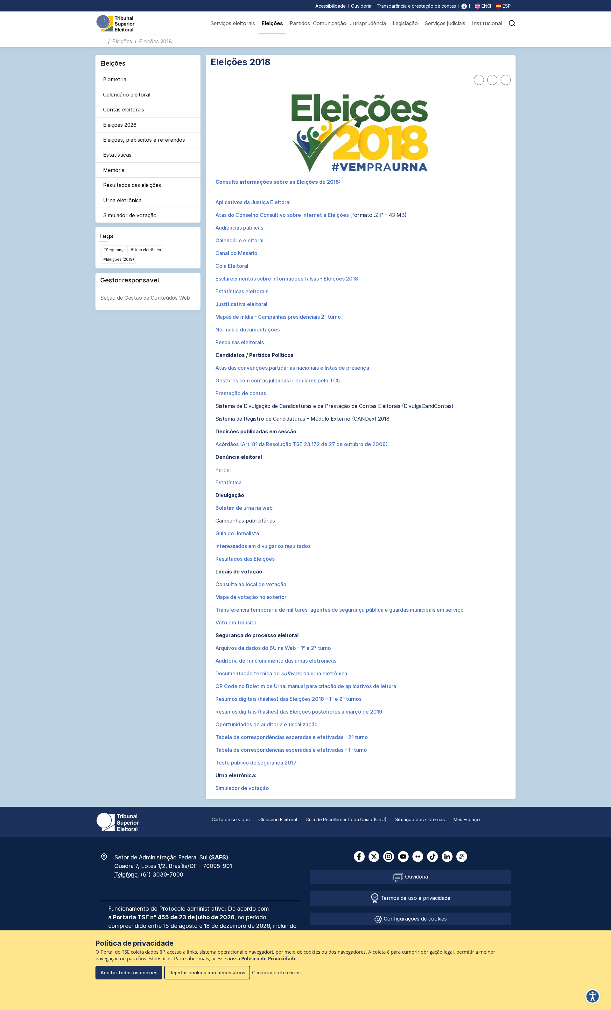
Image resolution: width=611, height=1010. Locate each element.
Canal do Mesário (236, 253)
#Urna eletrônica (146, 249)
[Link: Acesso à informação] (464, 6)
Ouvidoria (361, 6)
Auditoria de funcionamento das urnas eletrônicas (275, 661)
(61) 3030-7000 (162, 874)
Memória (113, 170)
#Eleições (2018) (118, 259)
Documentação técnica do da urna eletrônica (281, 673)
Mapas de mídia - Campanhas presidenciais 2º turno (278, 317)
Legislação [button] (405, 23)
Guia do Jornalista (237, 533)
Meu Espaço (466, 819)
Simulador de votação (130, 215)
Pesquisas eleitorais (239, 342)
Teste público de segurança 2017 (256, 762)
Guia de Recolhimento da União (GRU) (346, 819)
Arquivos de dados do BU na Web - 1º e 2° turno (273, 648)
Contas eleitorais (123, 109)
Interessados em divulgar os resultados (263, 546)
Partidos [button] (300, 23)
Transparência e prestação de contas (416, 6)
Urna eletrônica (122, 200)
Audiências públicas (239, 227)
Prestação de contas (240, 393)
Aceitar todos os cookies (129, 972)
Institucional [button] (487, 23)
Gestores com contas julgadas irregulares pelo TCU (278, 380)
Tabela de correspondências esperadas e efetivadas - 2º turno (291, 737)
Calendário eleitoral (126, 94)
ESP (506, 6)
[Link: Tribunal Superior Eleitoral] (117, 821)
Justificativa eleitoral (241, 304)
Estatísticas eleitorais (241, 291)
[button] (512, 23)
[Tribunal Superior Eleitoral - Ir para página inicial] (115, 23)
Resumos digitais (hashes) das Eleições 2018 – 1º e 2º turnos (288, 699)
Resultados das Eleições (245, 559)
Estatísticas (117, 155)
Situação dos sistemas (420, 819)
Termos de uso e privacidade (414, 898)
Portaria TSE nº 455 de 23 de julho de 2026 (174, 917)
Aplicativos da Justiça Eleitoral (253, 202)
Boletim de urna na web (244, 508)
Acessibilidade (330, 6)
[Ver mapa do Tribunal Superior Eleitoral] (107, 857)
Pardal (223, 469)
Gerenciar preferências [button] (276, 972)
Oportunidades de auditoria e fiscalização (266, 724)
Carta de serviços (231, 819)
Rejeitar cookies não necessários (207, 972)
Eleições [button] (272, 23)
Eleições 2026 (120, 125)
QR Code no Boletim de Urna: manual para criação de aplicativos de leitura (305, 686)
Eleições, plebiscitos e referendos (144, 140)
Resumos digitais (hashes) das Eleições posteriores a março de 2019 (298, 711)
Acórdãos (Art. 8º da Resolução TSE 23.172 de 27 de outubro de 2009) (301, 444)
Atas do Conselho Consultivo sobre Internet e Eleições (282, 215)
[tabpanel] (361, 485)
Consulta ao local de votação (250, 584)
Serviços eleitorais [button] (232, 23)
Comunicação (329, 23)
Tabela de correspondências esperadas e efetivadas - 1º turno (291, 750)
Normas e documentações (247, 329)
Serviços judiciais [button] (445, 23)
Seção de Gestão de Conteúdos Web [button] (145, 298)
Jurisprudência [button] (368, 23)
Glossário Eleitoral (277, 819)
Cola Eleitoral (231, 266)
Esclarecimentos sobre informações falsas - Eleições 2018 (286, 278)
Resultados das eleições (132, 185)
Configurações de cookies (414, 918)
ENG (485, 6)
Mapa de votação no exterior (250, 597)
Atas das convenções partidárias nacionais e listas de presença (292, 368)
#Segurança (114, 249)
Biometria (114, 79)
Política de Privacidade (269, 959)
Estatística (228, 482)
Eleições (122, 41)
